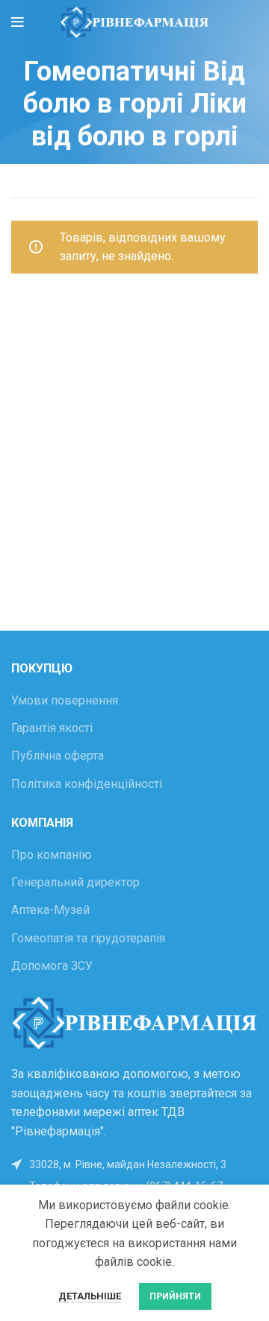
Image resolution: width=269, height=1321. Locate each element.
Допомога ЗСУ (52, 966)
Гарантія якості (52, 728)
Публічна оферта (57, 755)
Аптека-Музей (50, 910)
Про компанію (51, 855)
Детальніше (89, 1296)
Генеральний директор (75, 882)
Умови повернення (64, 700)
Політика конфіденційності (86, 784)
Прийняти (175, 1296)
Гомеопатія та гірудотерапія (88, 938)
